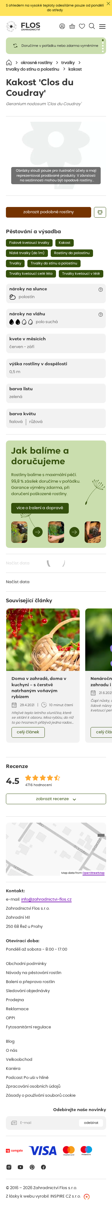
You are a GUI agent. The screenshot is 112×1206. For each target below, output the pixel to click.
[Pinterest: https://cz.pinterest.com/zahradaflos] (32, 1167)
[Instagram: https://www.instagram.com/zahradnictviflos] (9, 1167)
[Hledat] (92, 26)
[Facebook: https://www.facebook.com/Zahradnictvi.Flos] (43, 1167)
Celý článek (28, 732)
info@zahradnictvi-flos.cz (46, 900)
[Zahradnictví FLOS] (23, 26)
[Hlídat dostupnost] (100, 212)
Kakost (64, 242)
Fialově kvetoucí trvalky (29, 242)
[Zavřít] (108, 3)
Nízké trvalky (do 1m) (26, 253)
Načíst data (36, 564)
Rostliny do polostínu (72, 253)
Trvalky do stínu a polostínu (54, 263)
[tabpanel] (56, 45)
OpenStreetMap (93, 873)
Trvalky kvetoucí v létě (81, 273)
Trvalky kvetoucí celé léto (31, 273)
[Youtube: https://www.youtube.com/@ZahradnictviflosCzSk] (20, 1167)
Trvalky (15, 263)
